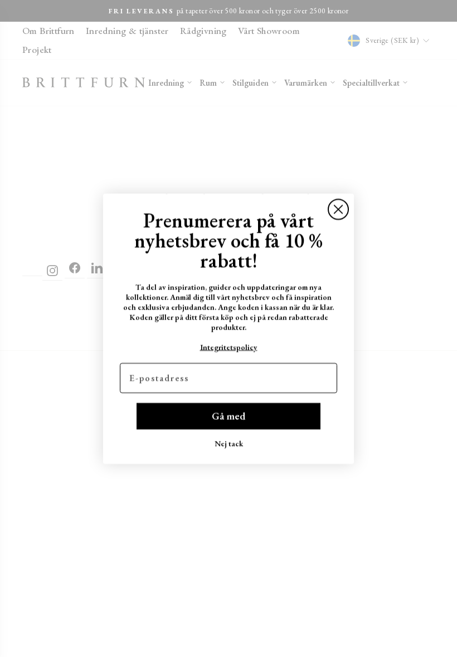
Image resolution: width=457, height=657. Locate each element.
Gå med (228, 415)
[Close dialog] (338, 209)
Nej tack (229, 443)
